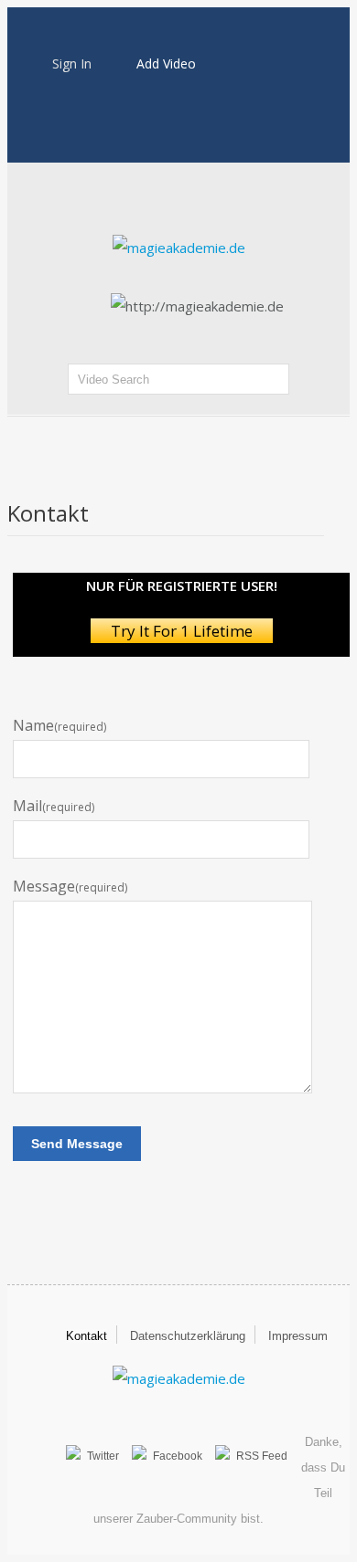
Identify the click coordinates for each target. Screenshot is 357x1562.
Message (70, 886)
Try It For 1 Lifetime (182, 630)
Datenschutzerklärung (187, 1336)
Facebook (177, 1456)
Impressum (298, 1336)
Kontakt (86, 1336)
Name (59, 725)
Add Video (166, 63)
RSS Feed (261, 1456)
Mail (53, 806)
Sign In (72, 63)
